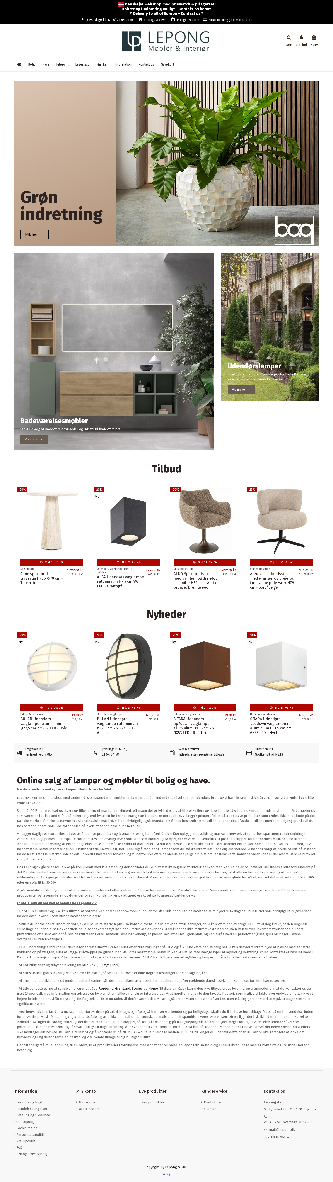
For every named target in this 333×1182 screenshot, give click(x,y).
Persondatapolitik (30, 1135)
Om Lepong (25, 1122)
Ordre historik (89, 1109)
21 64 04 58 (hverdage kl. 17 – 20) (289, 1122)
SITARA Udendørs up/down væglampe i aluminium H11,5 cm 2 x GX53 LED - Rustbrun (194, 726)
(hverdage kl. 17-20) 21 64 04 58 (110, 20)
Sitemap (210, 1109)
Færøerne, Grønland (114, 989)
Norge (153, 989)
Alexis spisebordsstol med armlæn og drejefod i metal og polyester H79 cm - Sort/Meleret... (42, 580)
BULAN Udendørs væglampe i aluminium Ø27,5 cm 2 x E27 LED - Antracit (117, 726)
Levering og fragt (29, 1102)
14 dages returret (188, 20)
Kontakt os (212, 1102)
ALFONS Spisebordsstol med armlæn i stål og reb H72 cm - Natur (194, 578)
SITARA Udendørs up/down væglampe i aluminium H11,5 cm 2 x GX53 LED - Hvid (270, 726)
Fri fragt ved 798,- (155, 20)
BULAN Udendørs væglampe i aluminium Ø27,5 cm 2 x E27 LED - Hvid (43, 723)
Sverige (137, 989)
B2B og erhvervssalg (32, 1154)
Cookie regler (26, 1128)
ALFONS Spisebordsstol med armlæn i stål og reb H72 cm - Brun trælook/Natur (117, 580)
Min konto (87, 1102)
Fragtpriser (110, 965)
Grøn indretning (61, 205)
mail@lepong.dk (282, 1130)
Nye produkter (152, 1102)
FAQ (19, 1147)
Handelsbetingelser (31, 1109)
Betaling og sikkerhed (33, 1115)
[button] (123, 64)
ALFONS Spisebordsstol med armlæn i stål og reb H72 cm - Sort (271, 578)
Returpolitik (25, 1141)
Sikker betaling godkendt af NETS (230, 20)
